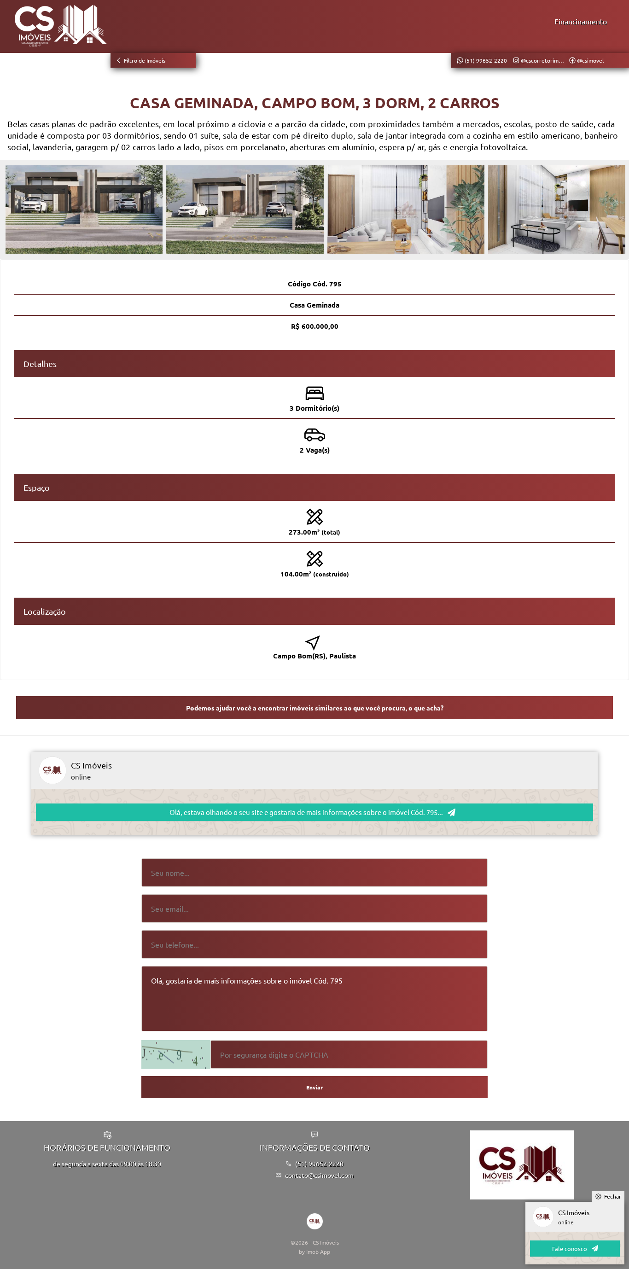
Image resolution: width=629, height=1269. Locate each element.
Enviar (314, 1087)
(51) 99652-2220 (319, 1163)
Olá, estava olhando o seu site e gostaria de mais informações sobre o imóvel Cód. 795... (306, 812)
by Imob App (314, 1251)
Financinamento (580, 21)
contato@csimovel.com (319, 1175)
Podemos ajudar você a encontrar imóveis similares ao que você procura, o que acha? (314, 708)
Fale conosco (569, 1248)
